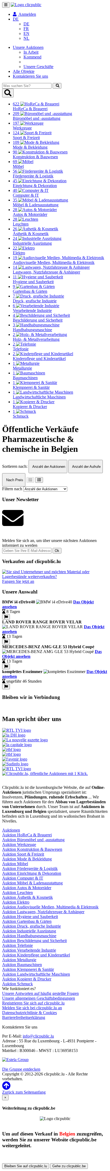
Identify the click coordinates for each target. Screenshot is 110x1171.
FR (26, 28)
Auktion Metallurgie (19, 960)
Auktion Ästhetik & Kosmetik (27, 897)
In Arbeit (30, 52)
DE (26, 24)
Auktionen (11, 830)
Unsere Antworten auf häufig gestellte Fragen (40, 993)
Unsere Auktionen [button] (28, 47)
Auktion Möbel (15, 863)
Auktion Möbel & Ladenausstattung (32, 883)
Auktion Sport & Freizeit (23, 854)
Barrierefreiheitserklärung (23, 1017)
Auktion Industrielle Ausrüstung (29, 931)
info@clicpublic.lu (38, 1036)
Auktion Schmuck (17, 984)
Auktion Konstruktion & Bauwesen (32, 849)
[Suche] (57, 86)
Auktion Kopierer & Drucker (26, 979)
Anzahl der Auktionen (48, 467)
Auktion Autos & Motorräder (26, 887)
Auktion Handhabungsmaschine (29, 935)
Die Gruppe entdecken (21, 1069)
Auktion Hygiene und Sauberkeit (30, 916)
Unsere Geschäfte (38, 66)
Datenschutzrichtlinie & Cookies (29, 1012)
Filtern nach (12, 488)
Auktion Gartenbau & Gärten (27, 921)
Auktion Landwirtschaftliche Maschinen (36, 974)
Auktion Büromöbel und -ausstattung (33, 839)
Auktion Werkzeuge (19, 844)
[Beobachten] (6, 617)
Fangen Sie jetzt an (18, 581)
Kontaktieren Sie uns (30, 76)
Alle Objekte (23, 71)
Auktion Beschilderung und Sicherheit (34, 940)
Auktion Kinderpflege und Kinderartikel (36, 955)
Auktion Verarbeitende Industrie (29, 950)
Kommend (32, 57)
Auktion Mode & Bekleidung (27, 859)
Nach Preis (14, 480)
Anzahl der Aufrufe (86, 467)
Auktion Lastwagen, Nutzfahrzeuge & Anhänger (43, 911)
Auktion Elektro (15, 902)
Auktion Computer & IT (22, 878)
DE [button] (16, 19)
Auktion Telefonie (17, 945)
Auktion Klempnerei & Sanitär (28, 969)
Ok (57, 551)
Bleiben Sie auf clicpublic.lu (25, 1166)
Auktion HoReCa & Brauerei (27, 835)
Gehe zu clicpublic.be (69, 1166)
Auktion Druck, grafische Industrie (31, 926)
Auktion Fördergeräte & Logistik (30, 868)
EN (26, 33)
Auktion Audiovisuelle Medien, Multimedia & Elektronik (50, 907)
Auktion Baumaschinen (22, 964)
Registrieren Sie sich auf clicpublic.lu (33, 1003)
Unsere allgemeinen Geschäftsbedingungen (38, 998)
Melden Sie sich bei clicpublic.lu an (32, 1008)
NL (26, 38)
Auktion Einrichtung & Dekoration (31, 873)
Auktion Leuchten (17, 892)
